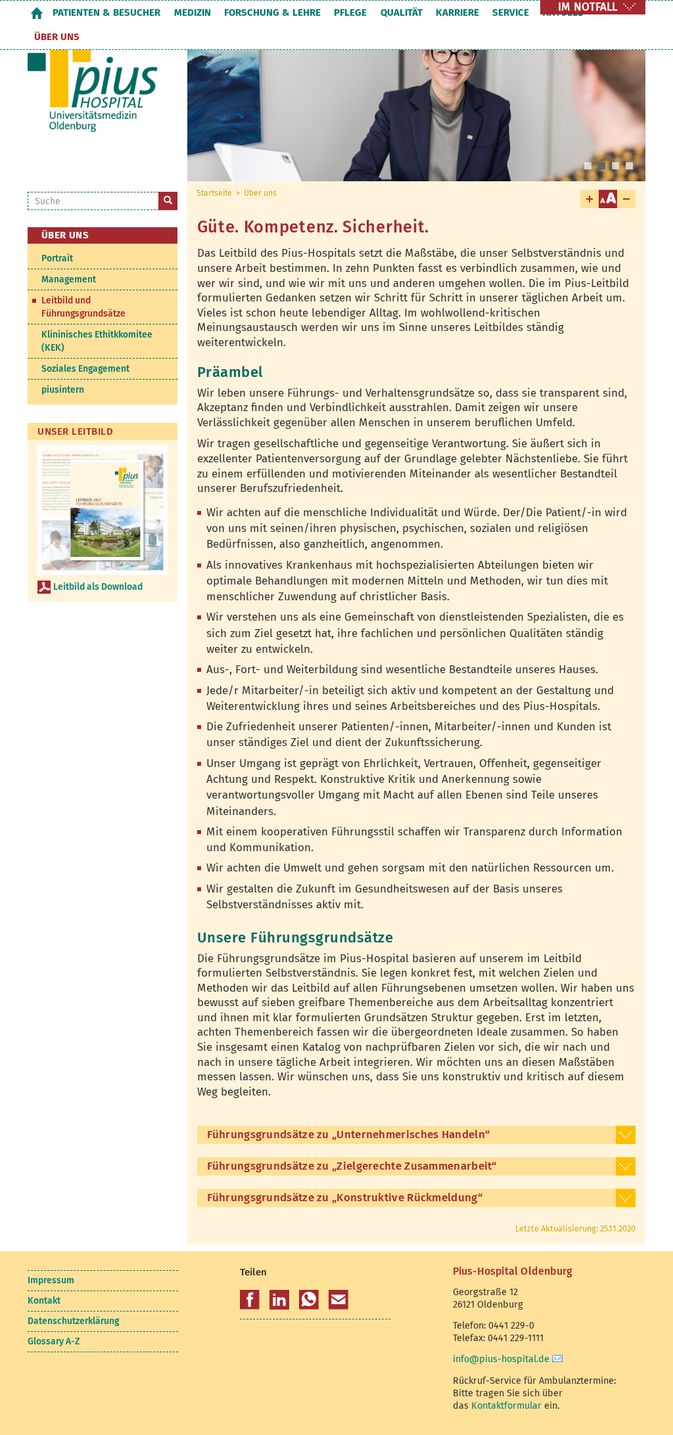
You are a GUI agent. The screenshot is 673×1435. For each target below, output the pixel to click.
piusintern (62, 389)
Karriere (457, 12)
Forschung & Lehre (272, 12)
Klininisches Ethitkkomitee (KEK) (96, 341)
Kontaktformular (506, 1405)
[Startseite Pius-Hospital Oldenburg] (98, 91)
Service (510, 12)
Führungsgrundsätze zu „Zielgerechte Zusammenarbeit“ (352, 1166)
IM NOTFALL (587, 7)
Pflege (350, 12)
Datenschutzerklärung (73, 1321)
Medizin (192, 12)
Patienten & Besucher (106, 12)
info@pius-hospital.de (501, 1359)
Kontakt (44, 1300)
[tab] (416, 1135)
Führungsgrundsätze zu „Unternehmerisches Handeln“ (348, 1134)
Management (68, 279)
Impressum (51, 1280)
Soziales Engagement (85, 368)
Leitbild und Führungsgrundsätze (83, 307)
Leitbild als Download (98, 586)
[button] (250, 1300)
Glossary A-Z (54, 1341)
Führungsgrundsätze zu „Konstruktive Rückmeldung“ (344, 1197)
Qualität (402, 12)
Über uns (57, 37)
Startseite (37, 12)
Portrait (57, 258)
